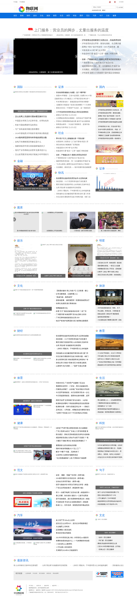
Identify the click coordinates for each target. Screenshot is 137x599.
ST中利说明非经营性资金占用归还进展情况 (72, 112)
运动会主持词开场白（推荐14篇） (68, 481)
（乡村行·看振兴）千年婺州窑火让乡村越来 (72, 349)
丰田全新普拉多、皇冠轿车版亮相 (32, 538)
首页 (15, 15)
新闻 (21, 15)
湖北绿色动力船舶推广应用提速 (68, 145)
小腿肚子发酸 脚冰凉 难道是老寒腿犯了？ (71, 441)
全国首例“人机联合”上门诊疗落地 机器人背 (72, 141)
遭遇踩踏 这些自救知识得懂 (66, 445)
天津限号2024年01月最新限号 (67, 550)
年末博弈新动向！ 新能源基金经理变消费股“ (72, 102)
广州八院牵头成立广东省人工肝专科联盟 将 (72, 431)
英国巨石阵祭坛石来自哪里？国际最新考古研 (33, 111)
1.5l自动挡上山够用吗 (64, 544)
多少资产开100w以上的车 (65, 520)
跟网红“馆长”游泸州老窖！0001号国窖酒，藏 (100, 47)
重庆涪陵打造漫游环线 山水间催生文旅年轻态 (73, 184)
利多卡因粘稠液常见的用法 (26, 125)
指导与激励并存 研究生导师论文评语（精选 (72, 485)
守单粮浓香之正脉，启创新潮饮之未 (110, 132)
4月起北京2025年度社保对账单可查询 (110, 457)
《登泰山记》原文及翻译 (106, 549)
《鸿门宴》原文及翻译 (105, 540)
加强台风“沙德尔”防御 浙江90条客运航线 (71, 363)
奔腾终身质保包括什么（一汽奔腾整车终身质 (72, 541)
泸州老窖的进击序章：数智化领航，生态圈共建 (101, 43)
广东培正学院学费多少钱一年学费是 (109, 362)
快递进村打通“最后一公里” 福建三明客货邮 (100, 54)
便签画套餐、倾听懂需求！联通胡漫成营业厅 (72, 300)
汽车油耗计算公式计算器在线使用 (109, 356)
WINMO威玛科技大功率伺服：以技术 (110, 445)
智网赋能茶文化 (62, 308)
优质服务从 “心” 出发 (105, 406)
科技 (74, 15)
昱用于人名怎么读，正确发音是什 (109, 487)
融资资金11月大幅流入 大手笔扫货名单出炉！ (73, 99)
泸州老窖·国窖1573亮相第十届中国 (109, 119)
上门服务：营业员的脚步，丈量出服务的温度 (71, 30)
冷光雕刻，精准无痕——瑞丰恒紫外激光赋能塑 (101, 69)
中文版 (15, 2)
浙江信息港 (42, 573)
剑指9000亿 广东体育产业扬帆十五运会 (70, 383)
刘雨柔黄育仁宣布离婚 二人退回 (82, 230)
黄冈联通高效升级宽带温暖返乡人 (109, 409)
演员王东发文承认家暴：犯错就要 (80, 275)
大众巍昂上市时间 (62, 527)
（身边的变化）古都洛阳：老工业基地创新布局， (45, 72)
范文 (88, 15)
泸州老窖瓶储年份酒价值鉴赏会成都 (110, 122)
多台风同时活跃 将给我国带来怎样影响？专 (72, 359)
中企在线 (35, 573)
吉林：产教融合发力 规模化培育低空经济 (71, 155)
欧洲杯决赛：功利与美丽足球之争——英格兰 (72, 407)
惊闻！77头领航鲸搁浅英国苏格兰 (109, 395)
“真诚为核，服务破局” (64, 297)
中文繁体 (22, 2)
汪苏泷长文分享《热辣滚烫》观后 (26, 275)
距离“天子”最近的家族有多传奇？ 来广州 (71, 311)
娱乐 (35, 15)
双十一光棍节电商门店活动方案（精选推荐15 (72, 492)
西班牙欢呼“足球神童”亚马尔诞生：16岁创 (72, 400)
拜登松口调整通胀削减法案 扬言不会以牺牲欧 (73, 121)
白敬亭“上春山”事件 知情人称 (53, 275)
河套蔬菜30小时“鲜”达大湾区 (94, 50)
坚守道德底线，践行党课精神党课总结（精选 (72, 499)
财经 (28, 15)
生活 (61, 15)
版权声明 (46, 585)
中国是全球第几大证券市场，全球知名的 (32, 121)
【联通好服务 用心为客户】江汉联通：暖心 (72, 291)
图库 (81, 15)
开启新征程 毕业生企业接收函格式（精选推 (72, 502)
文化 (41, 15)
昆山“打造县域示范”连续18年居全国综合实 (32, 189)
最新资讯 (22, 560)
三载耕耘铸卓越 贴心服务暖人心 (108, 403)
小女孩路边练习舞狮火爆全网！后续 (109, 320)
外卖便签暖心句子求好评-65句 (107, 504)
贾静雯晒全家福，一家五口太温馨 (109, 266)
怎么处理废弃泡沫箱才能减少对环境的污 (32, 154)
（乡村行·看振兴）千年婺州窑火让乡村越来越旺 (71, 565)
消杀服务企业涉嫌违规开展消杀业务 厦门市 (72, 353)
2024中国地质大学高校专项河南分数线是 (32, 133)
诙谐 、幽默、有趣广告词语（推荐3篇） (71, 475)
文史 (108, 15)
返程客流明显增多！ (109, 303)
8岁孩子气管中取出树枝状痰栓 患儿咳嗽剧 (71, 428)
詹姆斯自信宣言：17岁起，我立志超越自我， (72, 386)
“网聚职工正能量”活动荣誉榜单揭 (109, 135)
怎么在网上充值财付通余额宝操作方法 (31, 116)
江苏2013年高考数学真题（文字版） (109, 546)
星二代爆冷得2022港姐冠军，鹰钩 (54, 230)
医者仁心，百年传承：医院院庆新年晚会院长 (72, 505)
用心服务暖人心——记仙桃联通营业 (109, 400)
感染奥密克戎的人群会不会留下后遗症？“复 (72, 438)
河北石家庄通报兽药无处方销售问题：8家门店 (73, 197)
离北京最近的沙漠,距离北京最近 (109, 348)
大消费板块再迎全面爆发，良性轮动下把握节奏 (73, 118)
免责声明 (54, 585)
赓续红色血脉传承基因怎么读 (107, 543)
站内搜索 (121, 2)
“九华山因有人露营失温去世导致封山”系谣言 (72, 164)
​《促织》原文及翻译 (109, 532)
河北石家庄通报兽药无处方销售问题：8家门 (72, 356)
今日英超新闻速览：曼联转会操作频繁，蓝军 (72, 396)
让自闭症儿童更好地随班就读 (67, 455)
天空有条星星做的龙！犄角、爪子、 (109, 308)
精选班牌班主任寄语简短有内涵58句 (109, 501)
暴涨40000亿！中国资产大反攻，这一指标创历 (73, 108)
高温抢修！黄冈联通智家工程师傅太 (109, 412)
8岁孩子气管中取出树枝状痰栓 (32, 446)
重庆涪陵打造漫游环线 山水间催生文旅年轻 (72, 342)
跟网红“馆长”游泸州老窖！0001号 (109, 116)
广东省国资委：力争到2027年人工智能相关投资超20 (38, 35)
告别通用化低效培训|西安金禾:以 (32, 354)
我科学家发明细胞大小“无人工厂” (68, 448)
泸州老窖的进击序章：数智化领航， (110, 113)
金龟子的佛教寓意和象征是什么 (28, 142)
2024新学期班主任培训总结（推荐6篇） (70, 478)
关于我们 (31, 585)
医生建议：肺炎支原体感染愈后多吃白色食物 (72, 434)
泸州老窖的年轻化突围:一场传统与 (109, 138)
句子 (101, 15)
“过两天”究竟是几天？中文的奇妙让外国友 (72, 413)
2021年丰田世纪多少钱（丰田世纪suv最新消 (72, 537)
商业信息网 (55, 573)
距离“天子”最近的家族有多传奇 (33, 308)
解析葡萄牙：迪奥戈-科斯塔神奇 (32, 401)
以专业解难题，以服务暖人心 (67, 294)
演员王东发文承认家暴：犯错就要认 (109, 275)
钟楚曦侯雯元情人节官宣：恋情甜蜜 (109, 269)
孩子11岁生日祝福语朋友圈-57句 (108, 492)
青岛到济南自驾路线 (63, 533)
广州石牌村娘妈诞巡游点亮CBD (67, 318)
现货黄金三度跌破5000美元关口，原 (109, 451)
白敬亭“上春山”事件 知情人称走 (108, 272)
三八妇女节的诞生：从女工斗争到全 (109, 353)
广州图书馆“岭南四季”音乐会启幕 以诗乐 (71, 314)
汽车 (94, 15)
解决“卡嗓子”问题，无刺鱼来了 (67, 452)
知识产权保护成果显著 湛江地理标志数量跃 (72, 321)
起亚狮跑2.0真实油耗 (63, 530)
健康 (114, 15)
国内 (102, 86)
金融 (20, 161)
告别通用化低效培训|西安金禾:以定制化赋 (71, 178)
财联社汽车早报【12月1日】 (66, 127)
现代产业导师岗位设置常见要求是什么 (31, 150)
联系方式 (39, 585)
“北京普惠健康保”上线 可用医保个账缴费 (71, 458)
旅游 (48, 15)
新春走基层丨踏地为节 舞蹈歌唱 (108, 314)
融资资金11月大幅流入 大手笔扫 (109, 190)
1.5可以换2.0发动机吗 (64, 547)
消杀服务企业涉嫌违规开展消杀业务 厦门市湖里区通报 (114, 565)
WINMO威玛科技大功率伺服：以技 (109, 440)
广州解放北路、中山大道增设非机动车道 (100, 35)
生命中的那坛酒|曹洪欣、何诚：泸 (109, 129)
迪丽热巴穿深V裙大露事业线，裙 (110, 230)
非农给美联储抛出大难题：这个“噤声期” (71, 92)
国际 (20, 86)
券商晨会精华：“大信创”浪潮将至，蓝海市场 (72, 124)
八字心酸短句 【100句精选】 (107, 498)
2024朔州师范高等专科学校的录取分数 (31, 137)
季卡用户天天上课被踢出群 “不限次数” (70, 138)
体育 (68, 15)
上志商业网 (28, 573)
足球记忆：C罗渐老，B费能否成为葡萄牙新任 (73, 410)
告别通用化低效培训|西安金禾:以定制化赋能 (72, 336)
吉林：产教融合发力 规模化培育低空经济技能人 (101, 59)
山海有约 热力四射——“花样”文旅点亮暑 (71, 366)
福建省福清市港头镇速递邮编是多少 (30, 146)
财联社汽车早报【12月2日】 (66, 115)
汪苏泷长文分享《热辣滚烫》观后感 (109, 263)
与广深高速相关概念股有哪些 (27, 129)
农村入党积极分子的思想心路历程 (32, 493)
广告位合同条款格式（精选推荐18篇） (70, 488)
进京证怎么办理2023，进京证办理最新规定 (72, 523)
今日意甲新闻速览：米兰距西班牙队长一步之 (72, 392)
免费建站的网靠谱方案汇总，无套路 (109, 448)
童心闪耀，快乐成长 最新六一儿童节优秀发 (72, 496)
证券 (61, 86)
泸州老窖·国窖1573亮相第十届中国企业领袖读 (101, 73)
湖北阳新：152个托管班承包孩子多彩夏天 (71, 181)
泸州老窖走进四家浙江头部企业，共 (110, 110)
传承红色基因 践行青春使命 (66, 303)
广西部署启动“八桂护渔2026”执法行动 (97, 63)
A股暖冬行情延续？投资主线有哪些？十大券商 (73, 105)
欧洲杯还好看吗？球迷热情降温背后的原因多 (72, 403)
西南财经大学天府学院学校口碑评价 (109, 365)
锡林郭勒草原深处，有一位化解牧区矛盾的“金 (101, 66)
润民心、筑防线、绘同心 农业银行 (109, 454)
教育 (55, 15)
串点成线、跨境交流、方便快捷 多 (109, 311)
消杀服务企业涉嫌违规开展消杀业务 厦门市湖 (73, 194)
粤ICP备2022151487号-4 (61, 592)
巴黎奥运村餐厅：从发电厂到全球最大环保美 (72, 389)
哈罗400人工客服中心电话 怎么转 (109, 359)
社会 (61, 132)
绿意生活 (49, 573)
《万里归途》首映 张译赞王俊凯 (26, 230)
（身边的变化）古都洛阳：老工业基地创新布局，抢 (70, 35)
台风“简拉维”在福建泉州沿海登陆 (68, 187)
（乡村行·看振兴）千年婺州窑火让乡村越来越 (73, 191)
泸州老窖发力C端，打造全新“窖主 (109, 126)
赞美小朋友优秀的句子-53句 (107, 495)
